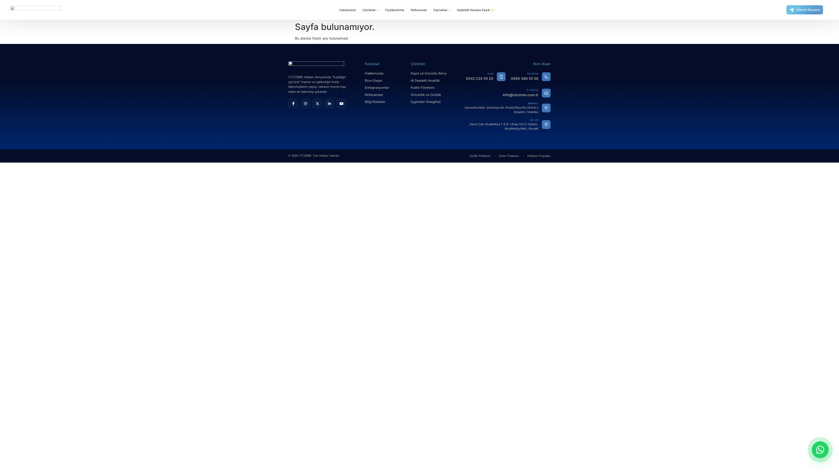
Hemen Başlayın (808, 10)
